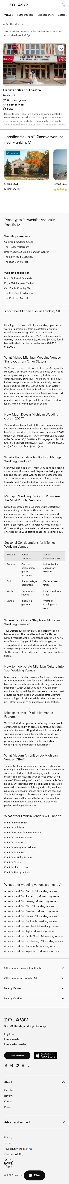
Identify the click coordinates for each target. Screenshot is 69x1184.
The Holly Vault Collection (18, 256)
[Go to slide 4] (37, 83)
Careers (8, 1101)
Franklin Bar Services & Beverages (23, 832)
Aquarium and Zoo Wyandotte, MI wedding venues (32, 951)
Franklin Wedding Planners (19, 857)
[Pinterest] (11, 1066)
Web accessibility (13, 1154)
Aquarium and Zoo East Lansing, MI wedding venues (33, 941)
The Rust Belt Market (16, 261)
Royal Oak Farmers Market (19, 283)
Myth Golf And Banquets (18, 278)
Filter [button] (37, 1175)
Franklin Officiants (14, 827)
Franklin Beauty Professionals (20, 847)
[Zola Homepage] (18, 5)
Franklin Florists (12, 862)
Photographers (25, 14)
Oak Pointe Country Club (18, 288)
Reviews (8, 1095)
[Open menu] (6, 5)
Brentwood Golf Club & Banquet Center (26, 251)
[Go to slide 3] (34, 83)
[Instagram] (23, 1066)
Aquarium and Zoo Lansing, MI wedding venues (31, 901)
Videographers (46, 14)
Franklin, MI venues (15, 24)
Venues (8, 14)
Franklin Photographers (17, 872)
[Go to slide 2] (31, 83)
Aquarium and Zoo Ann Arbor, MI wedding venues (32, 896)
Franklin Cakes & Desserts (18, 837)
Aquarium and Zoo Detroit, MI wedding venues (30, 891)
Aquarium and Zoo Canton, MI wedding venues (30, 921)
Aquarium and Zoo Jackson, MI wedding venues (31, 946)
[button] (61, 48)
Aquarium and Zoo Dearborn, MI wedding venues (31, 911)
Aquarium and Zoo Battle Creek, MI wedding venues (33, 936)
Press (7, 1107)
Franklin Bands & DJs (16, 852)
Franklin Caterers (13, 842)
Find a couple (11, 1039)
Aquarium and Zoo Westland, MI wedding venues (31, 926)
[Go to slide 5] (40, 83)
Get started (17, 1055)
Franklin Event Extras (15, 822)
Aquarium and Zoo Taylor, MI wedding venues (29, 931)
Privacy (8, 1137)
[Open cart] (63, 5)
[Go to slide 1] (28, 83)
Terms (7, 1143)
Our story (9, 1090)
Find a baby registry (15, 1044)
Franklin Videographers (17, 867)
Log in (7, 1034)
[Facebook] (6, 1066)
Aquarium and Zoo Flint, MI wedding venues (29, 906)
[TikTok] (28, 1066)
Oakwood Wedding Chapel (19, 241)
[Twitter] (17, 1066)
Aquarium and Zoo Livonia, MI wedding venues (30, 916)
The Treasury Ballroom (16, 246)
